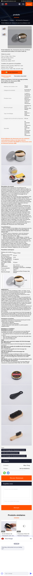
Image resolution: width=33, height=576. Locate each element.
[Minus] (31, 539)
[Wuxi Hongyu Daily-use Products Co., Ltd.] (8, 4)
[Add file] (2, 573)
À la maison (4, 20)
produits (12, 20)
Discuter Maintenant (16, 478)
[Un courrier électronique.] (8, 473)
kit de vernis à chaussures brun (10, 453)
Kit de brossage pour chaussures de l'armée (13, 450)
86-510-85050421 (27, 1)
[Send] (30, 573)
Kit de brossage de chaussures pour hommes (13, 456)
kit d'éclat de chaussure (22, 20)
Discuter (29, 4)
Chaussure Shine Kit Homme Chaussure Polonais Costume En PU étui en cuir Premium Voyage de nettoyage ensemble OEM (23, 535)
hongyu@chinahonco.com (9, 1)
